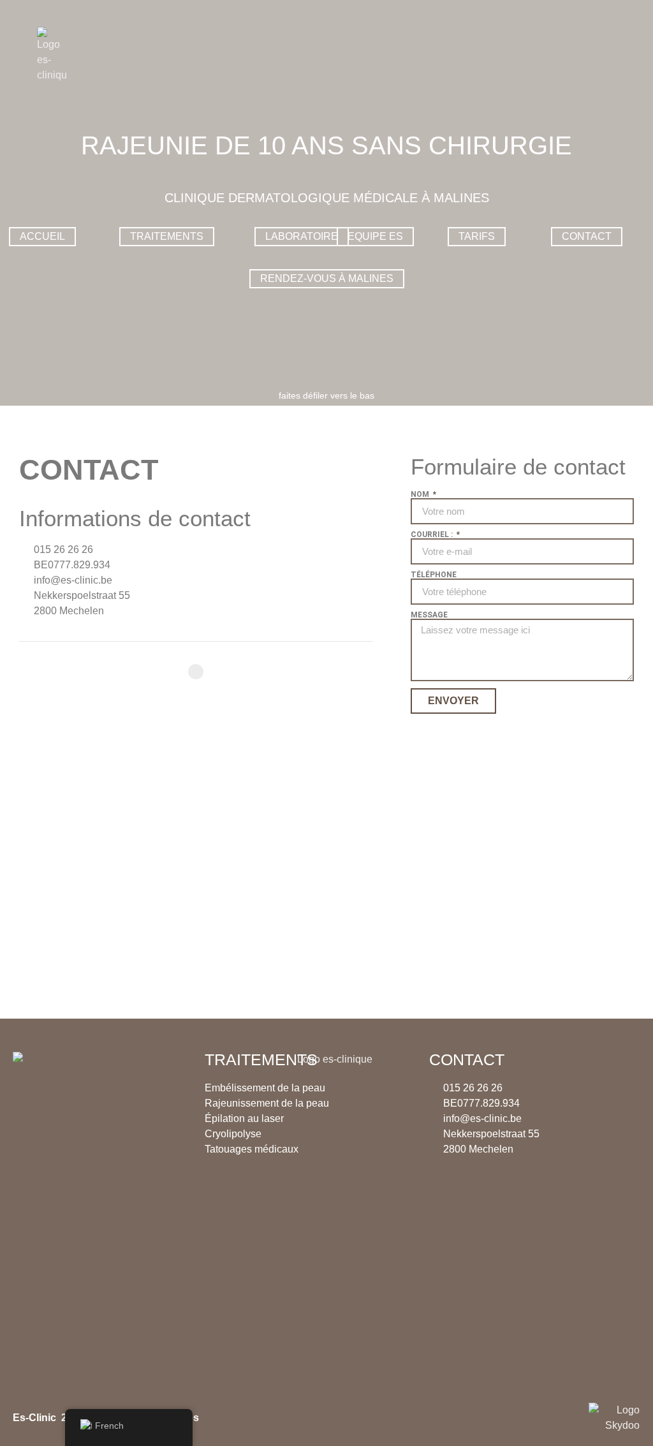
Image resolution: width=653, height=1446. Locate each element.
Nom (421, 494)
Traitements (261, 1059)
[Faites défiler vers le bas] (326, 382)
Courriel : (433, 534)
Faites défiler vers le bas (326, 395)
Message (429, 615)
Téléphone (434, 575)
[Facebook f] (195, 671)
